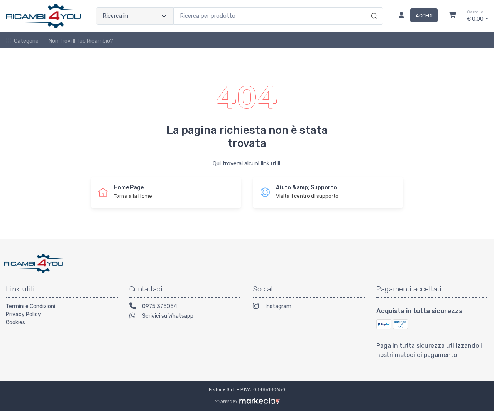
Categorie (26, 41)
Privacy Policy (23, 314)
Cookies (15, 322)
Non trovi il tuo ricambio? (81, 41)
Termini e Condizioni (30, 306)
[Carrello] (453, 16)
